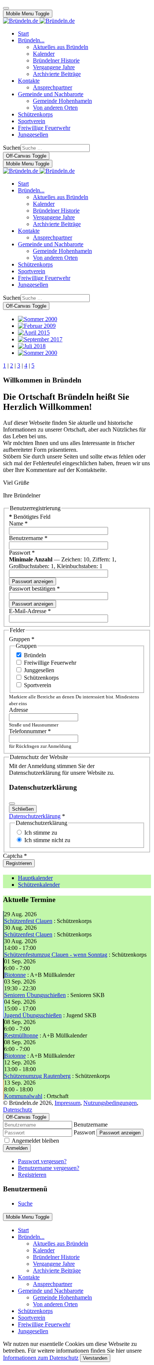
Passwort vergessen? (42, 1161)
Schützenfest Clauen (28, 921)
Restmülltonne (21, 1035)
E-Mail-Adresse (30, 611)
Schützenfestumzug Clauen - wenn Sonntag (55, 954)
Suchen (12, 147)
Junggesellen (39, 670)
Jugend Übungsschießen (33, 1015)
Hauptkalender (35, 878)
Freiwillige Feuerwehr (50, 662)
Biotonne (15, 975)
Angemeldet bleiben (35, 1140)
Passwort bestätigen (34, 588)
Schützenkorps (41, 677)
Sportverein (37, 685)
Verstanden (95, 1358)
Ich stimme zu (40, 832)
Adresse (18, 710)
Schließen (23, 809)
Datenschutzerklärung (35, 816)
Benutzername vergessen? (48, 1168)
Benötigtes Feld (29, 517)
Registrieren (19, 863)
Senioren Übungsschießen (35, 995)
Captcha (15, 856)
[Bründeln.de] (39, 21)
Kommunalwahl (23, 1096)
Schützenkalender (39, 884)
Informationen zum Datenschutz (40, 1358)
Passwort (22, 552)
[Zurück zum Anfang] (6, 8)
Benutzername (28, 538)
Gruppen (21, 639)
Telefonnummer (30, 731)
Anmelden (17, 1148)
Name (18, 523)
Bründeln (35, 655)
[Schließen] (12, 803)
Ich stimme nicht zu (47, 840)
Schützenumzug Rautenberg (37, 1076)
